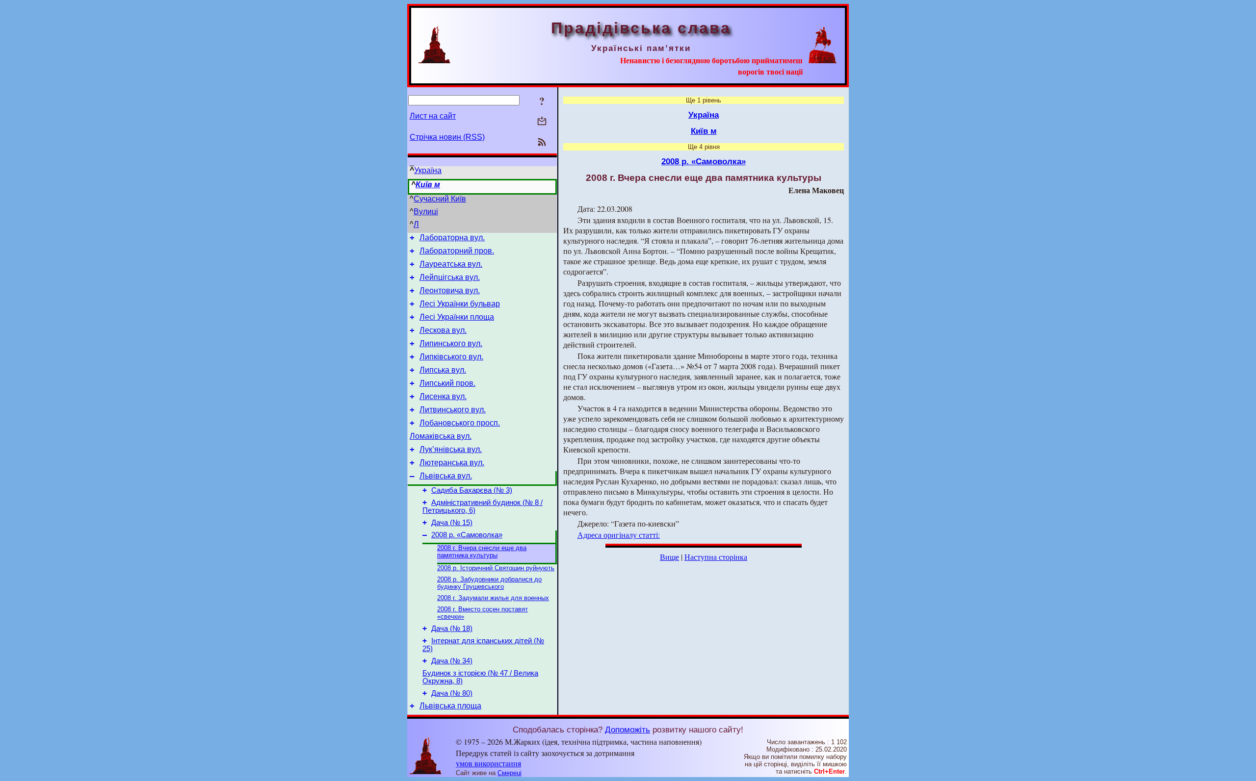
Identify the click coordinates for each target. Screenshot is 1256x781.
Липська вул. (442, 370)
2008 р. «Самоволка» (466, 535)
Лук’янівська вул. (450, 449)
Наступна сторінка (715, 557)
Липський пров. (447, 383)
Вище (669, 557)
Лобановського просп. (459, 423)
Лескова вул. (443, 330)
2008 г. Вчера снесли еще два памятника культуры (481, 551)
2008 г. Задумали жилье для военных (493, 598)
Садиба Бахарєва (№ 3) (471, 490)
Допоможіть (627, 729)
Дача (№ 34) (451, 661)
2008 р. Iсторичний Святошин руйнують (495, 568)
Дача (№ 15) (451, 523)
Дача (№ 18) (451, 628)
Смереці (509, 773)
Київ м (428, 184)
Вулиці (426, 211)
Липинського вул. (450, 343)
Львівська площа (450, 706)
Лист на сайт (433, 116)
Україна (428, 170)
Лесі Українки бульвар (459, 304)
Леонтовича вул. (449, 290)
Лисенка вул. (443, 396)
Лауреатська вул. (450, 264)
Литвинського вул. (452, 409)
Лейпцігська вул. (449, 277)
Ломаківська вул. (440, 436)
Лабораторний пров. (456, 251)
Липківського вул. (451, 357)
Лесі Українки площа (456, 317)
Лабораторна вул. (452, 237)
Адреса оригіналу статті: (618, 534)
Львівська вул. (445, 476)
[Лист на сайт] (541, 122)
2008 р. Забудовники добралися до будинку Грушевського (489, 583)
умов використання (488, 763)
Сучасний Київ (440, 199)
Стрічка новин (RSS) (447, 137)
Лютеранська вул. (451, 462)
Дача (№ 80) (451, 693)
